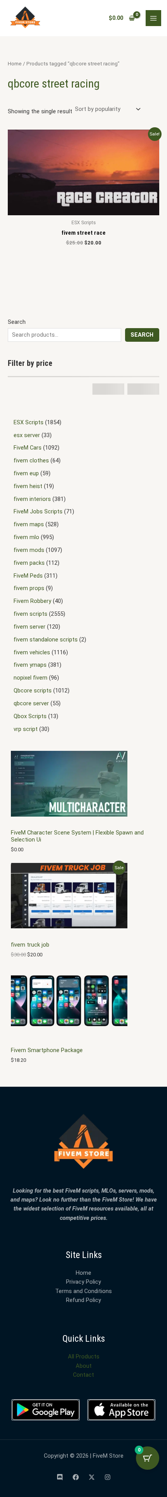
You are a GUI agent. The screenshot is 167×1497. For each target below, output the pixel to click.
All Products (83, 1356)
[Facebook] (76, 1477)
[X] (92, 1477)
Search (17, 321)
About (84, 1365)
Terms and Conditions (83, 1291)
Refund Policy (83, 1300)
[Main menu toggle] (153, 18)
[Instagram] (107, 1477)
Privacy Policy (83, 1281)
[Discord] (60, 1477)
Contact (83, 1374)
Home (15, 64)
